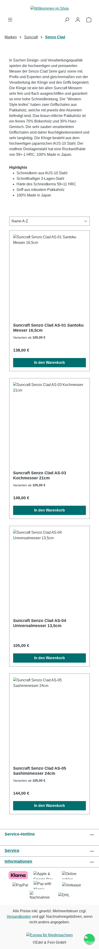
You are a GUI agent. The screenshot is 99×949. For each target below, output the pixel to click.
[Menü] (10, 19)
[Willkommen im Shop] (49, 8)
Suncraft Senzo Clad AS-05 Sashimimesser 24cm (39, 771)
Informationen (18, 861)
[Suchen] (66, 19)
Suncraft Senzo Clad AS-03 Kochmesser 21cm (39, 475)
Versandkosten (19, 916)
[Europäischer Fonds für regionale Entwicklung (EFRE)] (49, 936)
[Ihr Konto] (77, 19)
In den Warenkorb (49, 362)
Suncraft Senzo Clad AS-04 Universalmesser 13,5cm (39, 623)
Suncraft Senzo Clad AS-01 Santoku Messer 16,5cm (48, 328)
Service (12, 850)
